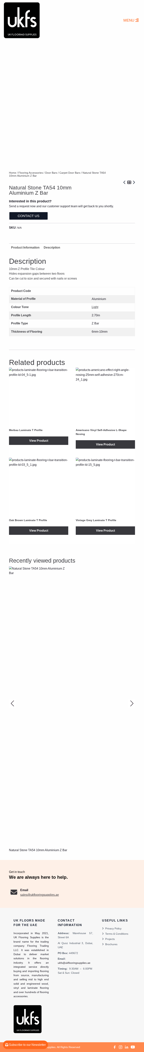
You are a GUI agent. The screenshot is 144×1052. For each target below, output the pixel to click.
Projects (110, 938)
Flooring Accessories (30, 172)
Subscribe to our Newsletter (27, 1044)
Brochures (111, 944)
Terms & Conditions (116, 933)
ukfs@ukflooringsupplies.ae (74, 962)
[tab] (52, 247)
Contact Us (28, 216)
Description (52, 247)
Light (95, 307)
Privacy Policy (113, 928)
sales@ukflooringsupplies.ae (39, 894)
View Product (38, 440)
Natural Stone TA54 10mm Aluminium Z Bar (38, 850)
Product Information (25, 247)
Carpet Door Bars (69, 172)
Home (12, 172)
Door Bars (51, 172)
